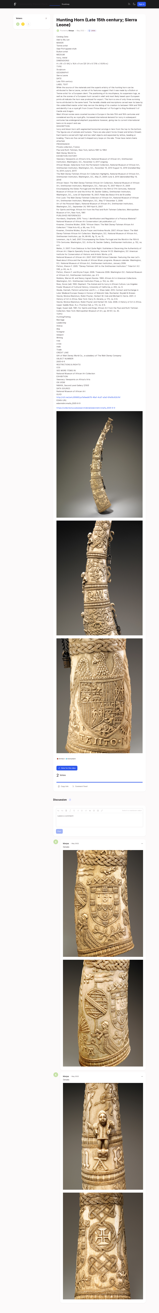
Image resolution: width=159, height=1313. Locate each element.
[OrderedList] (82, 810)
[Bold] (66, 810)
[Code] (86, 810)
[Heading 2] (58, 810)
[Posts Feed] (129, 4)
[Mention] (94, 810)
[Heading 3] (62, 810)
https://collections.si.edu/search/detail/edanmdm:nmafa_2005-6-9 (85, 408)
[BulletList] (78, 810)
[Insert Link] (102, 810)
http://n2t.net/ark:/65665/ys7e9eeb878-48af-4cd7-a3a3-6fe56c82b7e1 (88, 397)
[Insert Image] (98, 810)
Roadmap (65, 4)
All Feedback (54, 4)
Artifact (62, 759)
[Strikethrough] (74, 810)
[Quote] (90, 810)
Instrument (72, 759)
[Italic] (70, 810)
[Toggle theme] (134, 4)
